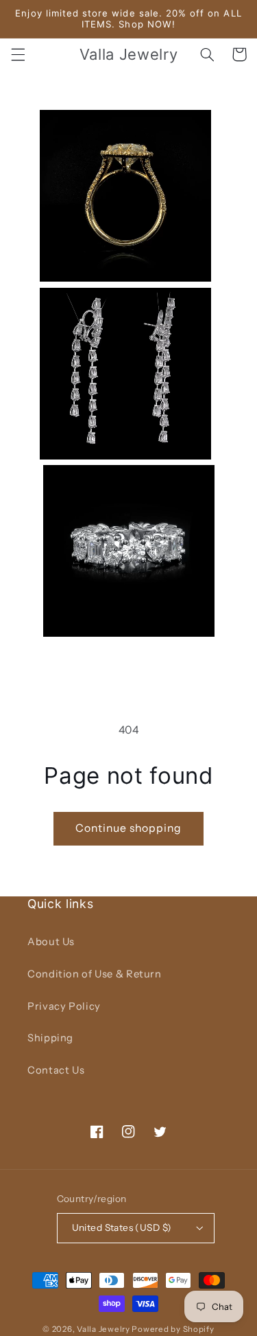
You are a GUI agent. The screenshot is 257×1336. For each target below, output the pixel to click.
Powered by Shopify (173, 1329)
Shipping (50, 1038)
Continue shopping (128, 828)
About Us (51, 942)
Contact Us (55, 1070)
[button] (18, 54)
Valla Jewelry (104, 1329)
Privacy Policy (64, 1006)
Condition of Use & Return (94, 974)
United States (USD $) (122, 1227)
